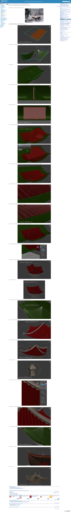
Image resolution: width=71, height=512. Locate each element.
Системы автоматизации (3, 19)
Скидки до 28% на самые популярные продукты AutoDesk (16, 488)
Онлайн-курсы (2, 10)
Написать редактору (57, 491)
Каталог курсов (2, 7)
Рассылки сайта (2, 3)
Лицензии (2, 22)
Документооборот (3, 20)
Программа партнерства (3, 23)
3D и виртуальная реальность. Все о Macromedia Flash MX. (64, 17)
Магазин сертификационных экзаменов (14, 503)
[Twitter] (14, 493)
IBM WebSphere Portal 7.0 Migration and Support (15, 504)
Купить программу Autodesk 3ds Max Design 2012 (15, 487)
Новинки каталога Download (63, 27)
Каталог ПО (2, 14)
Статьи (1, 13)
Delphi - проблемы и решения (64, 15)
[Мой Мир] (16, 493)
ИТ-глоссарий (2, 26)
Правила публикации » (12, 492)
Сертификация (2, 6)
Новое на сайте (2, 25)
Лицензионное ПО (3, 5)
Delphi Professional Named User (45, 495)
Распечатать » (11, 491)
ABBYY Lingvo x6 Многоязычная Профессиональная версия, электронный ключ (35, 496)
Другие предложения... (57, 499)
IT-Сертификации (2, 12)
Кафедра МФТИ (2, 11)
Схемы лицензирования (3, 15)
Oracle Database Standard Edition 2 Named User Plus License (25, 495)
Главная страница (10, 3)
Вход (70, 2)
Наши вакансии (2, 24)
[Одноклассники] (15, 493)
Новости (2, 21)
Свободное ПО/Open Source (3, 18)
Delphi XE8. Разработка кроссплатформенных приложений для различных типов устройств (19, 501)
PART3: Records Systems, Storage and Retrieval (15, 505)
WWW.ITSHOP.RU (20, 503)
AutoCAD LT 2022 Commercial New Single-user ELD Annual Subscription (15, 496)
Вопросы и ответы (3, 9)
